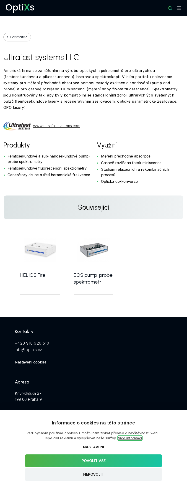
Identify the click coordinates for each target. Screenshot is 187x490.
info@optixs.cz (28, 350)
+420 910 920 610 (32, 343)
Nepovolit (93, 474)
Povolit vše (94, 460)
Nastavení (93, 447)
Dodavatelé (18, 37)
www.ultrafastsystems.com (56, 126)
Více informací (130, 438)
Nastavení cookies (31, 362)
